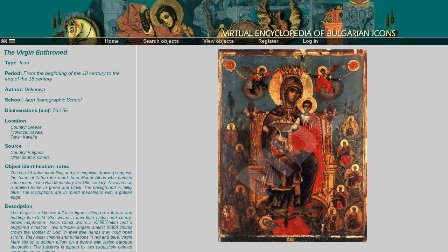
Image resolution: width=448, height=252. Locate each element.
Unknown (34, 89)
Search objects (161, 41)
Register (268, 41)
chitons (53, 237)
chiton (102, 217)
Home (112, 41)
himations (79, 237)
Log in (310, 41)
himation (39, 227)
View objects (218, 41)
